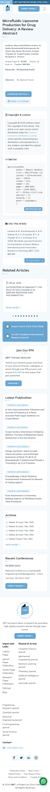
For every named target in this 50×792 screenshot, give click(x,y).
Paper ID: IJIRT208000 (18, 491)
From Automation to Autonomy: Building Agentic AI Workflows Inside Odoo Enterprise (23, 498)
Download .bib (34, 209)
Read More (12, 307)
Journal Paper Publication (8, 662)
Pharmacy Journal (27, 671)
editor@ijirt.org (15, 747)
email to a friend (20, 101)
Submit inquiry (15, 586)
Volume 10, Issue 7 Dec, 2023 (21, 534)
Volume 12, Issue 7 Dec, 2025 (21, 522)
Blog (5, 692)
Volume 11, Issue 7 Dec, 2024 (21, 530)
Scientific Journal (11, 712)
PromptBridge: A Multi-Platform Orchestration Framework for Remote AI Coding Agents (23, 479)
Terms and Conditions (17, 777)
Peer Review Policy (32, 774)
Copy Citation (35, 260)
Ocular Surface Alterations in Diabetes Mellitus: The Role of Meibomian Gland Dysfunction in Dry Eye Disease (24, 435)
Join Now (12, 383)
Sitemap (7, 688)
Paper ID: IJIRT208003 (18, 472)
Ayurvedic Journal (27, 683)
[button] (13, 316)
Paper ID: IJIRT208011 (17, 427)
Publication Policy (17, 770)
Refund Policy (15, 774)
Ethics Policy (34, 770)
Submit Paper (28, 9)
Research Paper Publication (8, 680)
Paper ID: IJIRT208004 (18, 446)
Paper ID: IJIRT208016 (17, 405)
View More (11, 544)
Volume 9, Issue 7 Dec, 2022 (21, 539)
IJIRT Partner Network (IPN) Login (30, 2)
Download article (17, 94)
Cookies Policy (37, 777)
